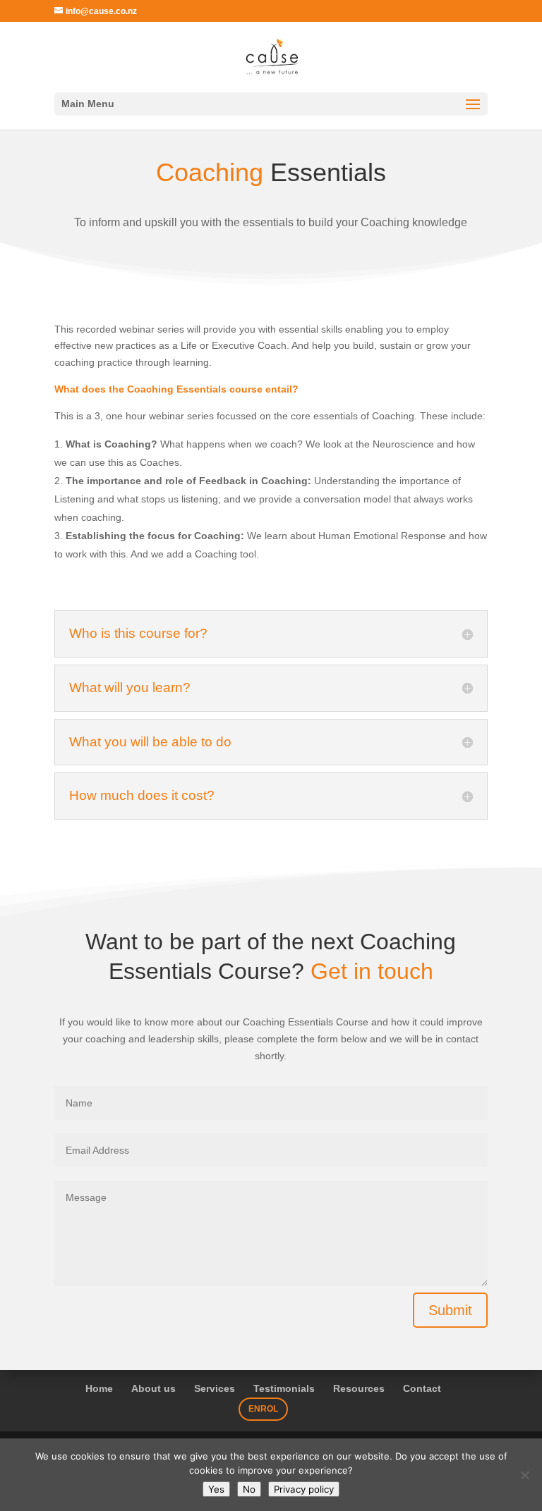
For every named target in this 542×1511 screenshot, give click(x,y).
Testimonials (284, 1388)
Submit (450, 1310)
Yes (216, 1489)
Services (214, 1388)
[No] (524, 1475)
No (249, 1489)
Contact (422, 1388)
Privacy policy (304, 1489)
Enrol (263, 1409)
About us (153, 1388)
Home (99, 1388)
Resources (359, 1388)
